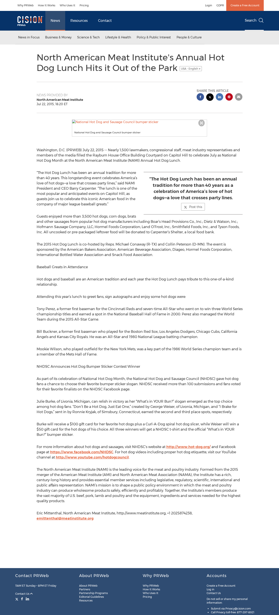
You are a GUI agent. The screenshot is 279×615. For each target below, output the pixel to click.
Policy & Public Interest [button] (154, 37)
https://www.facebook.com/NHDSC (81, 452)
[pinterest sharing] (229, 97)
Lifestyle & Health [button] (118, 37)
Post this (195, 207)
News (55, 21)
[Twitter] (17, 599)
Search (251, 20)
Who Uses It (67, 5)
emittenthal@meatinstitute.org (65, 518)
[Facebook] (22, 599)
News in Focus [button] (28, 37)
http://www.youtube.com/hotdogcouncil (92, 457)
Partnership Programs (93, 593)
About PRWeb (88, 585)
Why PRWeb (25, 5)
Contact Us (22, 593)
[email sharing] (238, 97)
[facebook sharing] (200, 97)
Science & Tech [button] (88, 37)
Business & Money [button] (58, 37)
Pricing (84, 5)
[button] (139, 122)
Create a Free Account (245, 5)
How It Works (46, 5)
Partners (84, 589)
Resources (79, 21)
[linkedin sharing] (219, 97)
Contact (105, 21)
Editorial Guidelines (91, 596)
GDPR (220, 5)
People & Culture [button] (189, 37)
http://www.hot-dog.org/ (188, 447)
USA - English (190, 68)
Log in (210, 589)
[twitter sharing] (210, 97)
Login (208, 5)
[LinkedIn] (27, 599)
